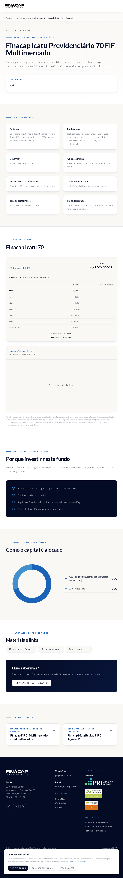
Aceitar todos (18, 868)
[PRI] (99, 780)
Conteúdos (60, 803)
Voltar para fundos (22, 30)
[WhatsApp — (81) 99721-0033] (23, 806)
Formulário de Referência (96, 822)
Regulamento (80, 649)
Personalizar (67, 868)
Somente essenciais (42, 868)
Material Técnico (22, 649)
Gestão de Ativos (24, 18)
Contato (59, 807)
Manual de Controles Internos (99, 826)
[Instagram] (8, 806)
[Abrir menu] (116, 6)
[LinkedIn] (16, 806)
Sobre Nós (60, 799)
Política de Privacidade (95, 830)
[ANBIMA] (93, 793)
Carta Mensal (53, 649)
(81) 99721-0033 (63, 775)
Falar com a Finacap (31, 683)
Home (11, 18)
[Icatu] (13, 85)
